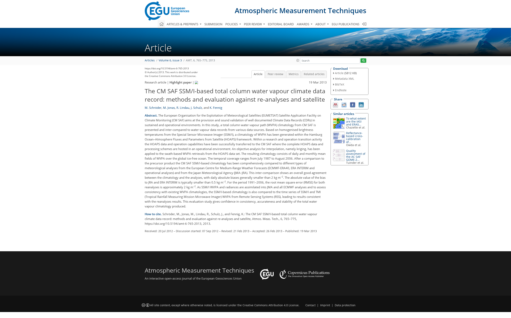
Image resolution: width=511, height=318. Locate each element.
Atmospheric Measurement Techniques (300, 10)
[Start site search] (363, 60)
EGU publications (345, 24)
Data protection (345, 305)
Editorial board (281, 24)
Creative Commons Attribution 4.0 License (271, 305)
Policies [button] (232, 24)
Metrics (294, 74)
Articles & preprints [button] (183, 24)
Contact (310, 305)
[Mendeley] (335, 104)
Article (258, 74)
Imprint (325, 305)
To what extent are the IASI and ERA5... (356, 121)
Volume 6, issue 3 (170, 60)
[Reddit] (344, 104)
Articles (150, 60)
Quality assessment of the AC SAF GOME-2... (355, 155)
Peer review (275, 74)
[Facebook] (352, 104)
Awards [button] (303, 24)
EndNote (341, 90)
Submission (213, 24)
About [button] (320, 24)
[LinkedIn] (361, 104)
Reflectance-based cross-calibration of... (354, 137)
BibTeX (339, 84)
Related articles (314, 74)
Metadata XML (344, 78)
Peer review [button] (253, 24)
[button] (297, 60)
